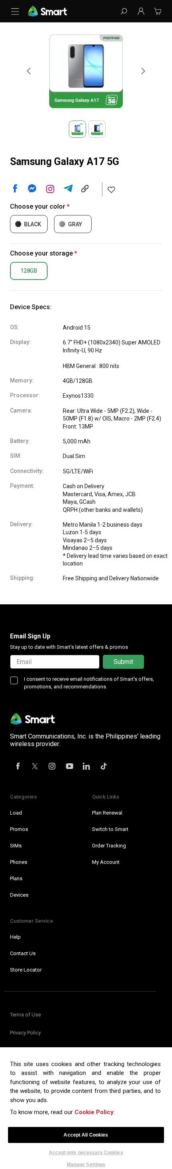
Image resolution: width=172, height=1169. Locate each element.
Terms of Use (25, 1015)
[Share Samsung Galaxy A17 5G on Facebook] (14, 189)
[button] (141, 11)
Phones (18, 862)
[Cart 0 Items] (157, 14)
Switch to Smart (110, 829)
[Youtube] (70, 767)
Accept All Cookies (86, 1135)
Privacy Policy (25, 1033)
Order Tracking (109, 846)
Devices (19, 895)
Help (15, 937)
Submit (123, 662)
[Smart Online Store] (48, 11)
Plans (16, 878)
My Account (106, 862)
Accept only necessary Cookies (86, 1152)
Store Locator (26, 970)
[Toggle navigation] (17, 11)
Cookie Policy (94, 1112)
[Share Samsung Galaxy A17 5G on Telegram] (68, 189)
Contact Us (23, 953)
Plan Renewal (107, 813)
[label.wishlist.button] (111, 189)
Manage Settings (86, 1164)
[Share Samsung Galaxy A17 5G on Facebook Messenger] (32, 189)
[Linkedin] (87, 767)
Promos (19, 829)
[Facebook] (18, 767)
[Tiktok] (104, 767)
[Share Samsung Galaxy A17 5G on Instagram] (50, 189)
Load (16, 813)
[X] (35, 767)
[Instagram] (52, 767)
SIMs (16, 846)
